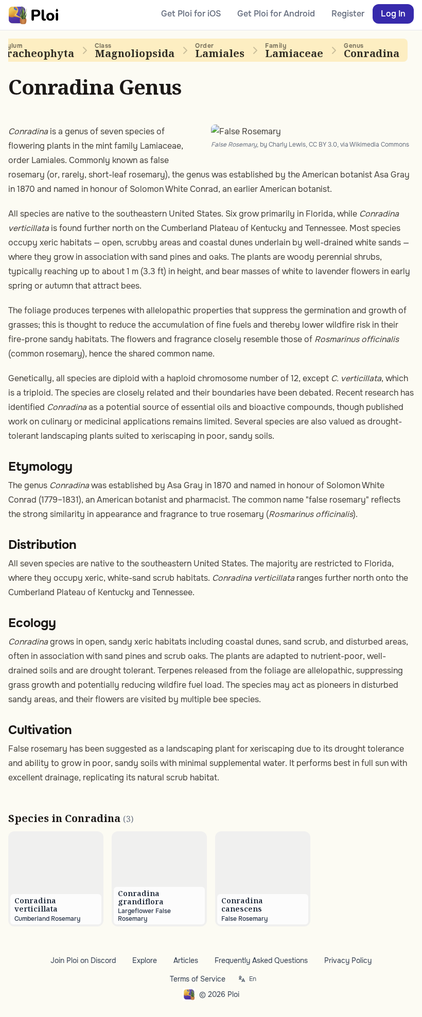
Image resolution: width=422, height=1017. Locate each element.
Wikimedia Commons (379, 144)
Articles (185, 960)
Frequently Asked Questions (261, 960)
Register (347, 13)
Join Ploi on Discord (83, 960)
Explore (144, 960)
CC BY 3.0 (323, 144)
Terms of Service (197, 979)
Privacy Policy (348, 960)
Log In (393, 13)
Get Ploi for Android (276, 13)
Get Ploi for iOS (191, 13)
